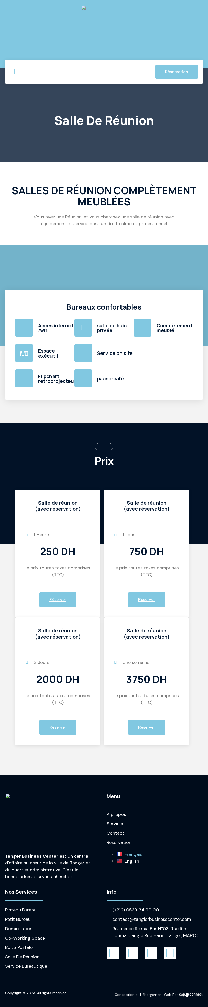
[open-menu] (12, 72)
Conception (124, 994)
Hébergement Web (155, 994)
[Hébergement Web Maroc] (191, 994)
